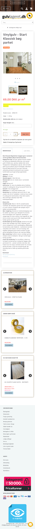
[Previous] (4, 289)
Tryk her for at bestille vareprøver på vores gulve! (17, 139)
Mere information (8, 109)
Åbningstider (6, 411)
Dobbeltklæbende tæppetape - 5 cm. (16, 338)
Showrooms (6, 414)
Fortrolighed (6, 429)
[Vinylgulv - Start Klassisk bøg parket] (17, 63)
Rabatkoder (6, 436)
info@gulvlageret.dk (7, 525)
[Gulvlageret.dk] (17, 15)
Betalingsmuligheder (8, 444)
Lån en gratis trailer (8, 446)
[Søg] (32, 22)
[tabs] (22, 8)
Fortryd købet (6, 449)
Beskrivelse (7, 151)
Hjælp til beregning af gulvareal (12, 142)
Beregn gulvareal (7, 421)
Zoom (17, 82)
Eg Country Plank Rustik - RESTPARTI (16, 382)
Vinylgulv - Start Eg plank (13, 297)
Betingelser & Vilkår (8, 431)
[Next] (30, 289)
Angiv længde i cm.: (8, 122)
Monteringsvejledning (9, 254)
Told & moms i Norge (8, 424)
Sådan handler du (7, 426)
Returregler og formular (9, 434)
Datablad (5, 256)
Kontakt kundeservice (17, 2)
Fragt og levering (7, 416)
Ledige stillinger (7, 439)
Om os (5, 441)
